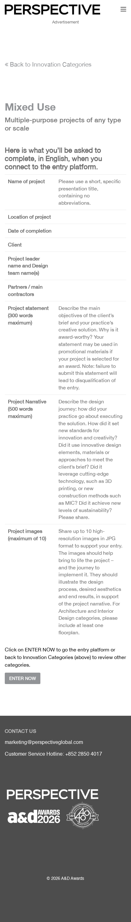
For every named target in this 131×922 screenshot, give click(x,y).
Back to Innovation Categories (50, 64)
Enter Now (22, 678)
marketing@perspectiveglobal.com (44, 742)
